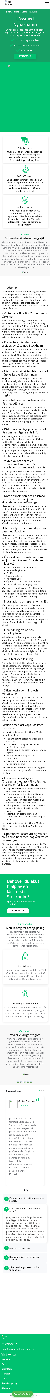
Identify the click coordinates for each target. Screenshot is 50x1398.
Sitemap (6, 1388)
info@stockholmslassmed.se (19, 1349)
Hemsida (6, 1359)
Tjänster (6, 1373)
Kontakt (6, 1378)
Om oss (5, 1364)
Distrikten (7, 1368)
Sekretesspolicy (9, 1383)
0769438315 (25, 56)
